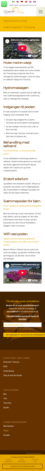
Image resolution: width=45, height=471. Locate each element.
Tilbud (5, 431)
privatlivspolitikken (28, 329)
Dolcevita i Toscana (11, 362)
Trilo (5, 398)
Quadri (6, 407)
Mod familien (8, 426)
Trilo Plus (7, 403)
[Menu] (39, 11)
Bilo (5, 394)
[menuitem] (40, 11)
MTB (5, 366)
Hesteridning (8, 371)
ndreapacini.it (37, 453)
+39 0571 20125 (13, 5)
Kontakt (6, 435)
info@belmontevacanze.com (27, 5)
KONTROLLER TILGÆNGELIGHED (22, 466)
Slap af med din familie (12, 375)
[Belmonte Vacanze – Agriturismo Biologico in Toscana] (18, 11)
